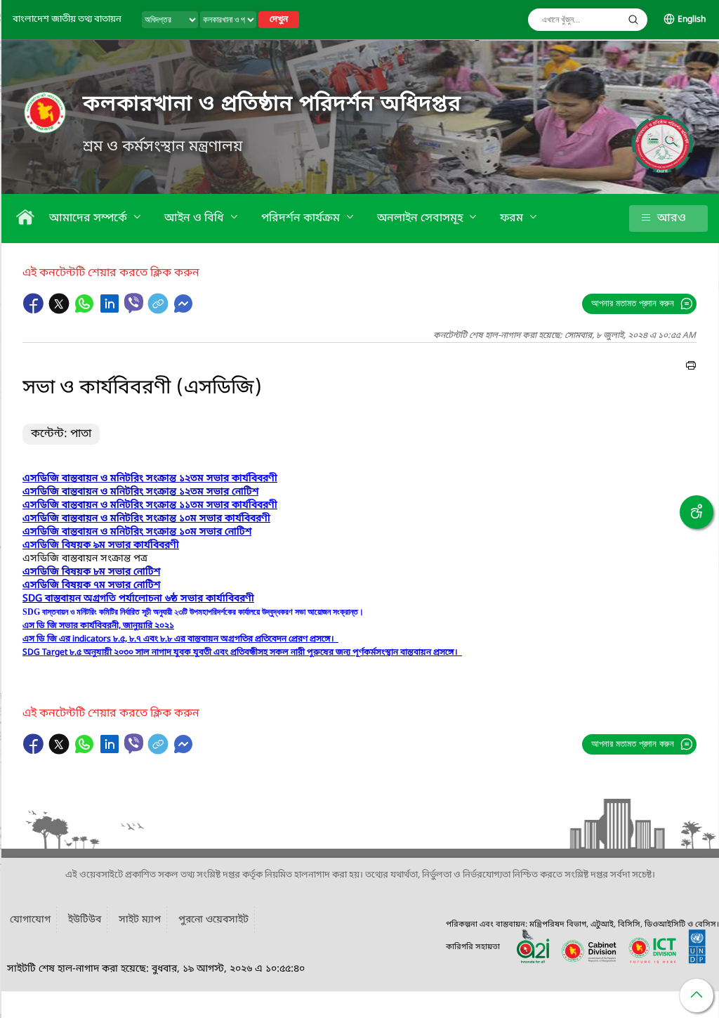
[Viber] (134, 303)
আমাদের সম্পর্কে (89, 218)
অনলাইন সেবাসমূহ (421, 218)
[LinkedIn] (111, 310)
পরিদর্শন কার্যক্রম (302, 218)
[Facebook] (35, 310)
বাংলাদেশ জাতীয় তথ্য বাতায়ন (67, 19)
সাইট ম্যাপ (140, 920)
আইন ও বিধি (195, 218)
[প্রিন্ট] (691, 367)
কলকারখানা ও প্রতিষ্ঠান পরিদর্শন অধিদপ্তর (272, 105)
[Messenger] (183, 310)
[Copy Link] (159, 310)
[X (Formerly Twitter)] (60, 310)
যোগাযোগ (30, 920)
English (692, 19)
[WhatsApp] (85, 310)
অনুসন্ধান (633, 19)
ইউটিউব (84, 920)
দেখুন (279, 19)
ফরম (513, 218)
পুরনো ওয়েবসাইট (213, 920)
